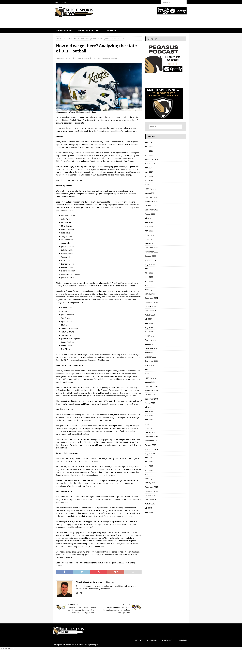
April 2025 (149, 155)
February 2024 (151, 189)
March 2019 (150, 424)
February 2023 (151, 239)
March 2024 (150, 184)
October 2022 (150, 256)
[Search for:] (174, 2)
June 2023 (149, 222)
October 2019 (150, 394)
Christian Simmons (81, 58)
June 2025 (149, 147)
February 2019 (151, 428)
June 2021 (149, 323)
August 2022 (150, 264)
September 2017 (151, 499)
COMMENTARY (110, 30)
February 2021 (151, 340)
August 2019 (150, 403)
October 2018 (150, 445)
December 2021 (151, 298)
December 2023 (151, 197)
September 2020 (151, 361)
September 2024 (151, 159)
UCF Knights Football (109, 58)
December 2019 (151, 386)
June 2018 (149, 462)
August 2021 (150, 315)
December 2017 (151, 487)
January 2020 (150, 382)
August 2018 (150, 453)
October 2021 (150, 306)
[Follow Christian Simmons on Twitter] (80, 593)
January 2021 (150, 344)
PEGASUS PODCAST (63, 30)
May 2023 (149, 226)
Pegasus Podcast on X (88, 30)
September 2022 (151, 260)
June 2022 (149, 273)
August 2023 (150, 214)
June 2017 (149, 512)
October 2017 (150, 495)
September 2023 (151, 210)
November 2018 (151, 441)
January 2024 (150, 193)
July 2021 (148, 319)
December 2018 (151, 436)
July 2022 (148, 268)
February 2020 (151, 378)
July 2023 (148, 218)
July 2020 (148, 369)
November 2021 (151, 302)
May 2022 (149, 277)
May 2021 (149, 327)
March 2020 (150, 373)
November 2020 (151, 352)
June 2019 (149, 411)
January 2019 (150, 432)
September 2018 (151, 449)
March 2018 (150, 474)
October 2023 (150, 205)
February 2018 (151, 478)
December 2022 (151, 247)
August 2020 (150, 365)
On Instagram (167, 640)
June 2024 (149, 172)
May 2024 (149, 176)
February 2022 (151, 289)
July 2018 (148, 457)
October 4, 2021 (65, 58)
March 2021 (150, 336)
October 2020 (150, 357)
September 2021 (151, 310)
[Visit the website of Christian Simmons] (77, 593)
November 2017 (151, 491)
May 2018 (149, 466)
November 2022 (151, 252)
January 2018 (150, 483)
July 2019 (148, 407)
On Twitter (137, 640)
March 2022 (150, 285)
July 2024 (148, 168)
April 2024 (149, 180)
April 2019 (149, 420)
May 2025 (149, 151)
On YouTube (182, 640)
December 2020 (151, 348)
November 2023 (151, 201)
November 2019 (151, 390)
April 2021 (149, 331)
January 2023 (150, 243)
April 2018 (149, 470)
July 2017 (148, 508)
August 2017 (150, 504)
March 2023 (150, 235)
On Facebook (152, 640)
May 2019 (149, 415)
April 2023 (149, 231)
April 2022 (149, 281)
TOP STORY (97, 58)
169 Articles (109, 582)
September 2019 (151, 399)
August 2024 (150, 163)
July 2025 (148, 142)
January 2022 (150, 294)
